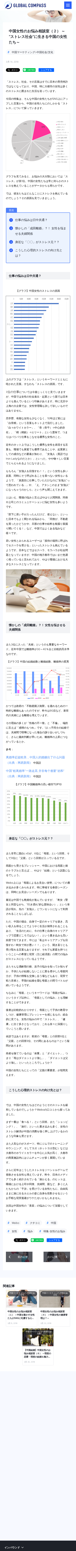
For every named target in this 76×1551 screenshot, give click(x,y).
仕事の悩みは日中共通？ (31, 220)
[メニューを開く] (68, 5)
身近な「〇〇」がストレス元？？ (37, 242)
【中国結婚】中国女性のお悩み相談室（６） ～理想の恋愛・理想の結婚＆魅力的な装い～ (37, 1353)
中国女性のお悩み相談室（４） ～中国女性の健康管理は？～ (54, 1314)
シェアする (46, 70)
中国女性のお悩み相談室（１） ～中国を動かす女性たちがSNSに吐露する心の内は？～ (21, 1315)
